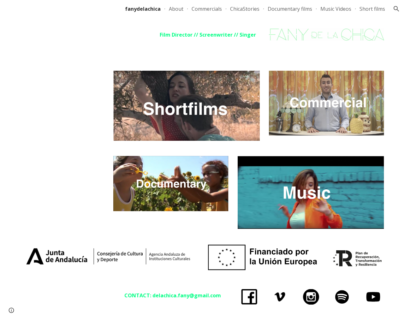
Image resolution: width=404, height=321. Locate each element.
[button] (396, 8)
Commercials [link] (207, 8)
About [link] (176, 8)
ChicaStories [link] (244, 8)
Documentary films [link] (290, 8)
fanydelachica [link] (143, 8)
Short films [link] (372, 8)
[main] (186, 34)
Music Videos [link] (335, 8)
